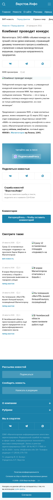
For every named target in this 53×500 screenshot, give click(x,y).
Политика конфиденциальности (26, 472)
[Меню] (49, 4)
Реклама (38, 12)
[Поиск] (3, 4)
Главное (6, 12)
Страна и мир (39, 19)
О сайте (27, 12)
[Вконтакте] (10, 426)
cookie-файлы (19, 489)
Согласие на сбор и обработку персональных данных (26, 476)
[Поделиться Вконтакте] (10, 63)
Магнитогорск (17, 133)
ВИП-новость (8, 19)
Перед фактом (23, 19)
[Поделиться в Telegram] (26, 63)
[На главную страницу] (26, 4)
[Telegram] (26, 426)
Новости (17, 12)
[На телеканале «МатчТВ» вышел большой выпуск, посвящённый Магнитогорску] (41, 299)
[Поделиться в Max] (43, 63)
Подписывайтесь (28, 156)
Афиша (48, 12)
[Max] (43, 426)
